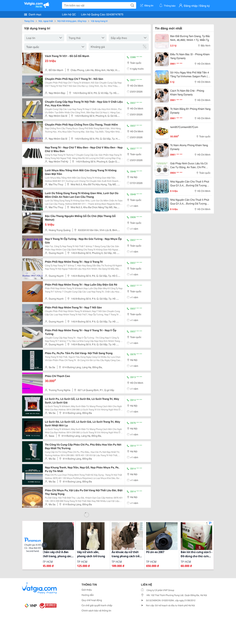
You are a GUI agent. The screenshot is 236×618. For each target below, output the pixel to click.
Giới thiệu (87, 589)
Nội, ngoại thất (46, 20)
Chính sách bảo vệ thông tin (96, 610)
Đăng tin (148, 5)
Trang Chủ (29, 20)
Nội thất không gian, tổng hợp (71, 20)
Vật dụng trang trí (99, 20)
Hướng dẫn (88, 595)
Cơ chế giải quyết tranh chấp (97, 605)
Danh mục (34, 14)
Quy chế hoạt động (92, 600)
